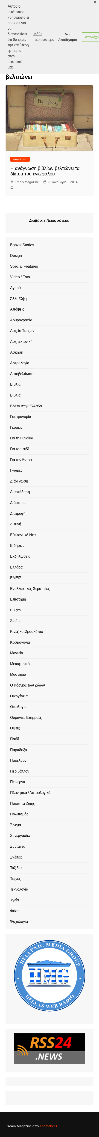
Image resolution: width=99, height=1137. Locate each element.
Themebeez (49, 1126)
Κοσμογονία (20, 642)
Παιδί (14, 739)
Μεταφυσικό (20, 664)
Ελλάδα (16, 567)
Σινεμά (15, 825)
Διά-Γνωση (19, 481)
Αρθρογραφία (21, 320)
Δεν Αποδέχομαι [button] (67, 36)
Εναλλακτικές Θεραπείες (30, 589)
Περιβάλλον (19, 771)
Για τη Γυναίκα (21, 438)
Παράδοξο (18, 750)
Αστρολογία (19, 363)
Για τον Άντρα (21, 460)
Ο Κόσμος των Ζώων (27, 685)
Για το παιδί (19, 449)
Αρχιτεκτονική (21, 341)
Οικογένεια (19, 696)
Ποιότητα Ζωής (22, 803)
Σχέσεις (16, 857)
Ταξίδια (16, 868)
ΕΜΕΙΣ (15, 578)
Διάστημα (18, 503)
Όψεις (15, 728)
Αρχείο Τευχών (22, 331)
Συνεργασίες (20, 836)
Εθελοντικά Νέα (23, 535)
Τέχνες (15, 879)
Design (16, 256)
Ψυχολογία (20, 159)
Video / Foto (20, 277)
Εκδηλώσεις (20, 556)
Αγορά (15, 288)
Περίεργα (17, 782)
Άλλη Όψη (18, 299)
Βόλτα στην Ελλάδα (26, 406)
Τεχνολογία (19, 889)
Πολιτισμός (19, 814)
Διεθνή (15, 524)
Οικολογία (18, 707)
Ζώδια (15, 621)
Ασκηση (16, 352)
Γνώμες (16, 470)
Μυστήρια (18, 674)
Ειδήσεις (17, 546)
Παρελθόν (18, 760)
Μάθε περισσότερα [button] (43, 36)
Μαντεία (16, 653)
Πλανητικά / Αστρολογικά (30, 793)
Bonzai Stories (22, 245)
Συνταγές (17, 846)
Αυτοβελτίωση (21, 374)
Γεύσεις (16, 427)
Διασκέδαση (20, 492)
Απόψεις (17, 309)
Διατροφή (18, 513)
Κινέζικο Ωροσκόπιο (26, 632)
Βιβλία (15, 384)
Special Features (24, 266)
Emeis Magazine (27, 182)
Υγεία (14, 900)
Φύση (15, 911)
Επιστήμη (18, 599)
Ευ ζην (15, 610)
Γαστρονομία (20, 417)
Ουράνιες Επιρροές (26, 718)
